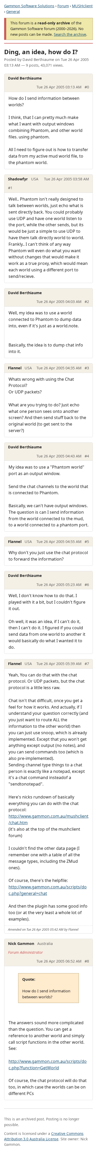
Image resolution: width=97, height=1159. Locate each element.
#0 (87, 86)
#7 (87, 663)
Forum (63, 5)
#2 (87, 301)
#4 (87, 456)
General (13, 11)
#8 (87, 961)
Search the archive (70, 34)
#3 (87, 367)
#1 (10, 187)
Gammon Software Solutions (29, 5)
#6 (87, 584)
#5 (87, 541)
